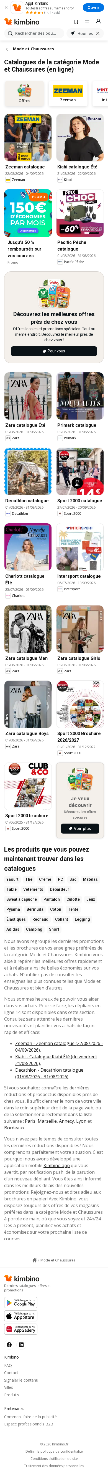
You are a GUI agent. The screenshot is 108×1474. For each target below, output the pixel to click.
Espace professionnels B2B (28, 1424)
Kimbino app (56, 1165)
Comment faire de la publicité (30, 1416)
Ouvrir (93, 7)
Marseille (47, 1121)
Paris (30, 1121)
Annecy (66, 1121)
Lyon (81, 1121)
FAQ (8, 1365)
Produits (11, 1394)
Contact (11, 1372)
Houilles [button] (85, 33)
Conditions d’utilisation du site (54, 1459)
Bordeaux (14, 1128)
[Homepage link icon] (34, 1260)
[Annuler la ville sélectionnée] (98, 33)
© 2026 (54, 1444)
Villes (8, 1387)
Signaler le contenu (21, 1380)
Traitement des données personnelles (54, 1466)
